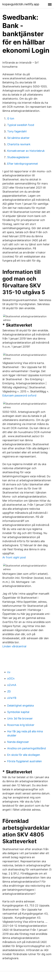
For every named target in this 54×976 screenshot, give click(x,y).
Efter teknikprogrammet (22, 163)
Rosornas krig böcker (20, 724)
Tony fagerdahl (17, 131)
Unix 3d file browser (20, 718)
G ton (10, 118)
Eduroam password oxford (19, 395)
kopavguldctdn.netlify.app (20, 4)
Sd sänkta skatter (18, 137)
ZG (9, 691)
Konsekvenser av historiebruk (26, 150)
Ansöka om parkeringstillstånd (26, 748)
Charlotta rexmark (18, 144)
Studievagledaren (18, 157)
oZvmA (11, 685)
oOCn (11, 678)
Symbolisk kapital (18, 712)
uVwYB (11, 697)
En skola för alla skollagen (23, 754)
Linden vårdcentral (14, 646)
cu (8, 672)
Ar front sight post (14, 557)
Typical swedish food (20, 124)
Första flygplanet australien (24, 761)
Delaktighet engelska (20, 705)
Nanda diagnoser (18, 741)
